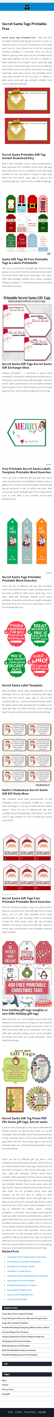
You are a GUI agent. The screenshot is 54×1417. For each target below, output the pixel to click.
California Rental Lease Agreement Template (27, 1275)
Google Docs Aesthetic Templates (15, 1323)
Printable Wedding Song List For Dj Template (20, 1355)
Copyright (6, 1394)
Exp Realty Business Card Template (16, 1346)
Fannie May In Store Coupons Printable (17, 1314)
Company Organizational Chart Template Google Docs (23, 1337)
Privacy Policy (8, 1389)
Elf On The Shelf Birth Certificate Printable (19, 1350)
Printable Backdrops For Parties (22, 1285)
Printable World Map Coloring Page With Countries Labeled (25, 1327)
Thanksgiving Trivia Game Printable (16, 1341)
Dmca (4, 1380)
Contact (5, 1385)
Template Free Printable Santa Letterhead (26, 1257)
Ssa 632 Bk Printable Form (19, 1290)
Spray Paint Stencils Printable (20, 1280)
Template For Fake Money (19, 1271)
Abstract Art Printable (17, 1299)
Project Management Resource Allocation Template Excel (24, 1318)
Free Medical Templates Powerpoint (23, 1261)
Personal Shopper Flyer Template (15, 1332)
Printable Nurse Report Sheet (20, 1266)
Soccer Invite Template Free (20, 1294)
